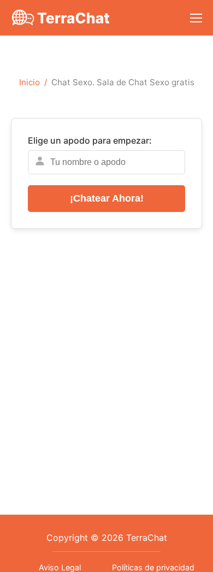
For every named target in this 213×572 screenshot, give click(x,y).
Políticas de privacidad (153, 567)
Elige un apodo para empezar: (90, 140)
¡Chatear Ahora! (107, 198)
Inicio (29, 82)
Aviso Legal (60, 567)
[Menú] (196, 18)
